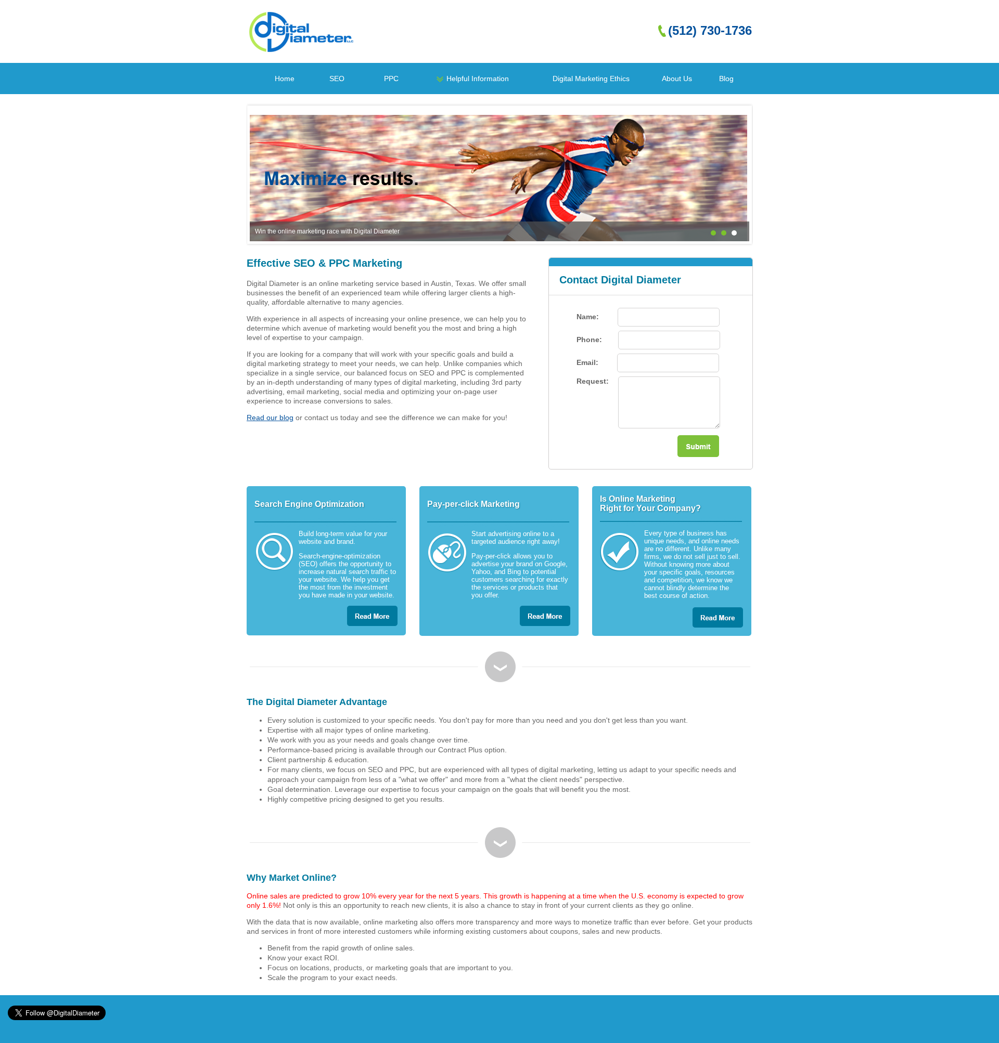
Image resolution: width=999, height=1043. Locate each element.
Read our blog (270, 417)
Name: (589, 316)
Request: (594, 381)
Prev (263, 174)
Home (284, 78)
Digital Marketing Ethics (591, 78)
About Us (677, 78)
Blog (726, 78)
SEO (336, 78)
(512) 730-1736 (710, 30)
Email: (588, 362)
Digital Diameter (301, 32)
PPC (391, 78)
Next (735, 174)
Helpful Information (477, 78)
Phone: (590, 339)
